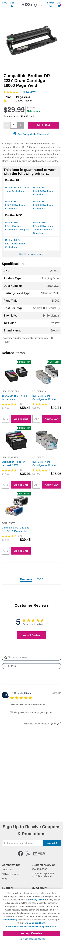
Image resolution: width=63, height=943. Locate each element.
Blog (4, 878)
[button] (52, 723)
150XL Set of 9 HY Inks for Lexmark (14, 397)
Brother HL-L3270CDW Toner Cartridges (15, 205)
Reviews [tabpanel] (26, 579)
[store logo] (31, 5)
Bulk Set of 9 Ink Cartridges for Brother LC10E (44, 397)
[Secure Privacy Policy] (39, 855)
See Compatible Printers (32, 134)
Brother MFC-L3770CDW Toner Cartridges (15, 243)
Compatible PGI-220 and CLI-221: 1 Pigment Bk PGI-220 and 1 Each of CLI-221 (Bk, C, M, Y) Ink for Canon (16, 529)
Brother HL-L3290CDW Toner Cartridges (43, 205)
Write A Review (31, 635)
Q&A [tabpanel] (40, 579)
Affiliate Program (11, 874)
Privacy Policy (36, 900)
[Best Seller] (16, 388)
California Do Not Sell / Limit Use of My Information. (31, 926)
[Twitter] (28, 855)
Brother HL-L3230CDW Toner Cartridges (43, 191)
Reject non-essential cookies (31, 939)
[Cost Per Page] (58, 308)
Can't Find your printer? (32, 254)
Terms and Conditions (34, 923)
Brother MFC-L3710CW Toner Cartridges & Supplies (17, 226)
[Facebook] (20, 855)
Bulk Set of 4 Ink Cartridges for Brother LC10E (44, 463)
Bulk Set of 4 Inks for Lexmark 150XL (13, 463)
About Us (7, 869)
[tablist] (31, 580)
